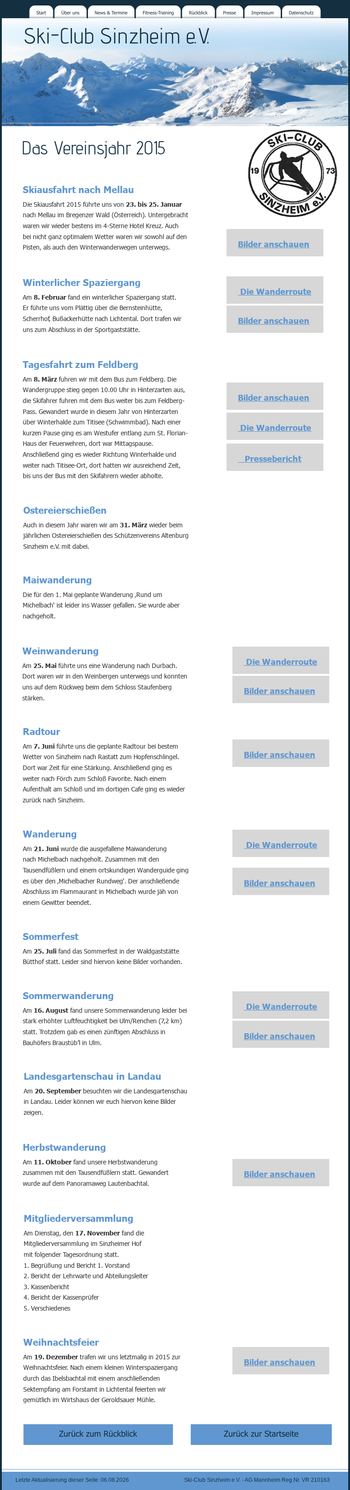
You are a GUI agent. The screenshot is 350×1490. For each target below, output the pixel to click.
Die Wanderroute (274, 291)
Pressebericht (269, 458)
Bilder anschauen (273, 244)
